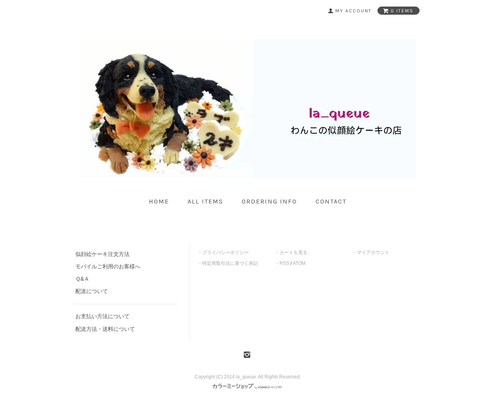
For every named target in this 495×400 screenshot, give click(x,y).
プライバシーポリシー (225, 252)
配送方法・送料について (105, 329)
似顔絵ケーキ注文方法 (102, 254)
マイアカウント (373, 252)
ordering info (269, 201)
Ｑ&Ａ (82, 279)
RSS (284, 263)
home (159, 201)
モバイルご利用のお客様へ (107, 266)
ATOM (299, 263)
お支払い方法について (102, 316)
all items (205, 201)
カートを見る (293, 252)
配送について (91, 291)
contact (331, 201)
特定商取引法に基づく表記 (230, 263)
